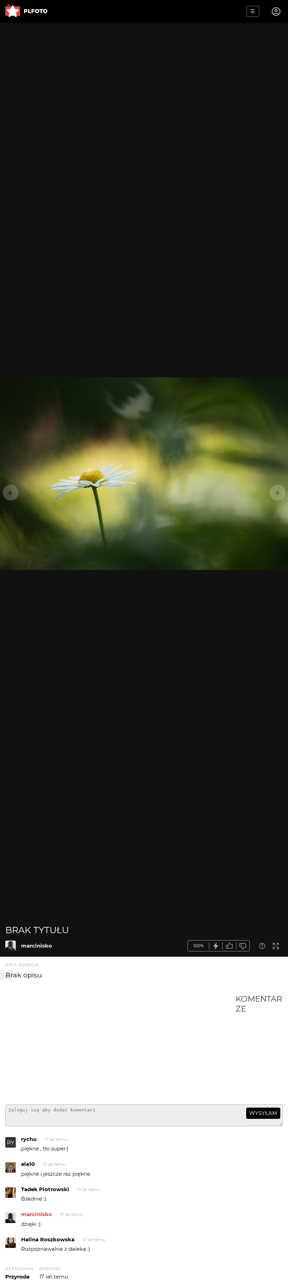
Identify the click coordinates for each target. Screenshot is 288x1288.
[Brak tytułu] (10, 946)
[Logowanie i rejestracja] (276, 11)
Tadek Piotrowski (45, 1189)
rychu (29, 1139)
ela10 (28, 1164)
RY (10, 1142)
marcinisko (36, 945)
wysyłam (263, 1113)
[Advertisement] (120, 1046)
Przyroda (17, 1276)
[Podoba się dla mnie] (229, 946)
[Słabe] (243, 946)
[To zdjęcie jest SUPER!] (216, 946)
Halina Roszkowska (47, 1239)
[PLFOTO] (26, 11)
